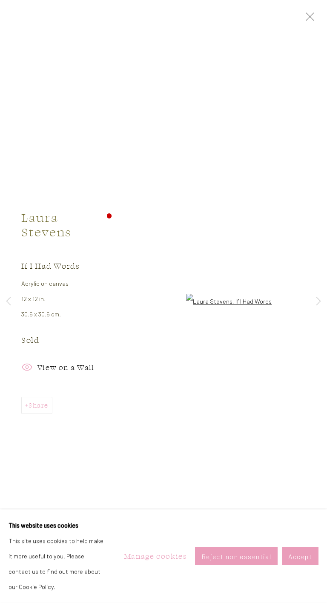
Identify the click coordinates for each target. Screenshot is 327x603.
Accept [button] (300, 556)
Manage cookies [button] (155, 555)
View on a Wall (65, 367)
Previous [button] (8, 301)
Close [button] (307, 19)
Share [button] (38, 405)
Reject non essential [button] (236, 556)
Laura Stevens (46, 224)
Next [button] (318, 301)
